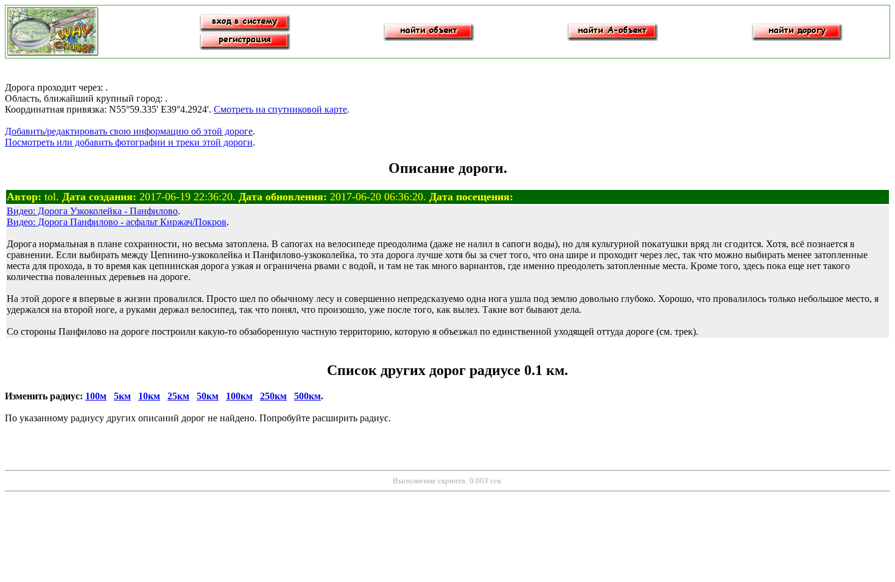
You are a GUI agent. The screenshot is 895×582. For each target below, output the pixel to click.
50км (208, 396)
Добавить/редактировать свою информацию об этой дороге (129, 131)
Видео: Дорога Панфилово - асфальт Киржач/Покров (116, 222)
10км (149, 396)
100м (96, 396)
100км (239, 396)
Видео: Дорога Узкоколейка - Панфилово (92, 211)
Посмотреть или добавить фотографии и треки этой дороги (129, 142)
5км (122, 396)
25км (178, 396)
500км (307, 396)
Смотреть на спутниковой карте (280, 109)
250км (273, 396)
